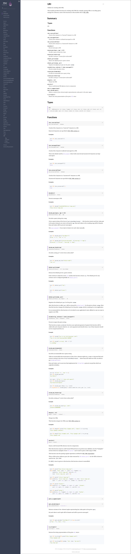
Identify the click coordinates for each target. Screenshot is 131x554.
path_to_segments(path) (53, 88)
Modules (5, 13)
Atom (4, 26)
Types (6, 141)
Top (6, 138)
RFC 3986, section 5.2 (74, 421)
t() (48, 26)
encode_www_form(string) (53, 75)
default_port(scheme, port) (54, 63)
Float (4, 54)
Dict (4, 43)
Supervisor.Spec (6, 124)
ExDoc (61, 549)
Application (5, 24)
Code (4, 37)
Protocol (5, 108)
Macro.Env (5, 89)
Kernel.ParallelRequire (8, 80)
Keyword (5, 84)
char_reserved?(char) (52, 33)
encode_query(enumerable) (54, 71)
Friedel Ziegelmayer (76, 549)
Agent (4, 23)
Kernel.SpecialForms (7, 82)
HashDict (5, 61)
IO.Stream (5, 69)
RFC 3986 (86, 12)
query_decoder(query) (52, 90)
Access (5, 21)
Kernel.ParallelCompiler (8, 78)
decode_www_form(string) (53, 54)
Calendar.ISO (6, 36)
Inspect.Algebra (6, 71)
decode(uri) (50, 46)
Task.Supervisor (6, 130)
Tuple (4, 134)
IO (4, 65)
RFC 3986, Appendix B (88, 453)
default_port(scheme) (52, 58)
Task (4, 128)
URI (4, 135)
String (4, 119)
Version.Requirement (8, 146)
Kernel (4, 76)
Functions (7, 142)
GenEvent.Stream (7, 58)
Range (4, 110)
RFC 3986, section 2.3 (74, 178)
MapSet (5, 93)
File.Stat (5, 50)
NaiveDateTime (6, 97)
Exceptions (6, 15)
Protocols (6, 17)
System (5, 126)
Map (4, 91)
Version (5, 145)
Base (4, 28)
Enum (4, 45)
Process (5, 106)
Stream (5, 117)
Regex (4, 113)
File (4, 49)
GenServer (5, 60)
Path (4, 102)
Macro (4, 87)
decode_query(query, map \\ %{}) (55, 50)
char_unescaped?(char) (53, 37)
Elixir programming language (90, 549)
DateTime (5, 41)
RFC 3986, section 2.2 (73, 131)
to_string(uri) (51, 94)
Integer (5, 74)
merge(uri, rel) (51, 80)
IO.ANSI (5, 67)
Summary (7, 139)
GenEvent (5, 56)
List (4, 85)
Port (4, 104)
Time (4, 132)
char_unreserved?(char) (53, 41)
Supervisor (5, 122)
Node (4, 98)
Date (4, 39)
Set (4, 115)
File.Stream (5, 52)
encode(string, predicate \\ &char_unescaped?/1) (60, 67)
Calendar (5, 34)
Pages (4, 11)
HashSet (5, 63)
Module (5, 95)
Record (5, 111)
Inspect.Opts (6, 73)
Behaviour (5, 30)
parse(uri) (50, 84)
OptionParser (6, 100)
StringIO (5, 121)
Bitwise (5, 32)
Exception (5, 47)
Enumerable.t (63, 505)
